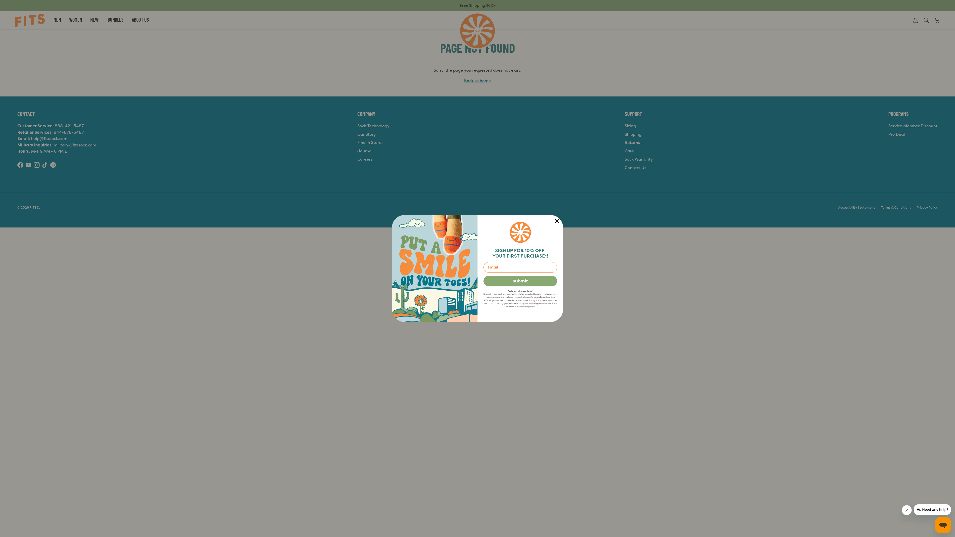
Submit (520, 281)
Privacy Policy (535, 300)
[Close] (557, 221)
